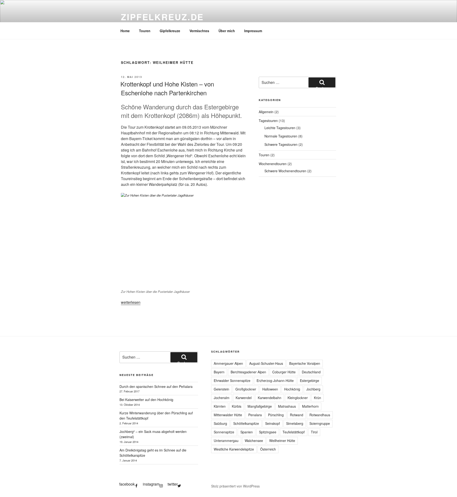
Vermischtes (199, 30)
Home (125, 30)
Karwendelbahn (269, 397)
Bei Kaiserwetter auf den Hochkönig (146, 399)
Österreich (268, 449)
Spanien (246, 432)
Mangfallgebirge (260, 406)
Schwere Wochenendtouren (285, 170)
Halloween (270, 389)
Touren (144, 30)
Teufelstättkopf (294, 432)
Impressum (253, 30)
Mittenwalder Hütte (228, 414)
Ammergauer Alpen (228, 363)
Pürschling (276, 414)
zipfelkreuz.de (162, 16)
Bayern (219, 372)
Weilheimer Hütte (282, 440)
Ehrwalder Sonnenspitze (232, 380)
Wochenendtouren (273, 163)
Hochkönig (292, 389)
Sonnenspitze (224, 432)
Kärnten (220, 406)
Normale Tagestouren (280, 136)
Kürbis (236, 406)
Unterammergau (226, 440)
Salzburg (220, 423)
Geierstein (221, 389)
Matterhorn (310, 406)
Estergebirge (309, 380)
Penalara (255, 414)
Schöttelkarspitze (246, 423)
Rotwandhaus (319, 414)
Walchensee (254, 440)
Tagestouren (268, 120)
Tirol (314, 432)
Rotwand (296, 414)
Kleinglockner (298, 397)
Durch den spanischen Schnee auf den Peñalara (156, 386)
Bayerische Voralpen (304, 363)
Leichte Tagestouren (279, 127)
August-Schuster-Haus (266, 363)
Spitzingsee (267, 432)
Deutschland (311, 372)
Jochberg (313, 389)
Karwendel (244, 397)
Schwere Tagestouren (281, 144)
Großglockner (245, 389)
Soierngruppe (319, 423)
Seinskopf (272, 423)
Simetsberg (294, 423)
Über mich (227, 30)
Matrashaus (287, 406)
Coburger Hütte (284, 372)
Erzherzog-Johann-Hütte (275, 380)
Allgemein (266, 111)
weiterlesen (130, 302)
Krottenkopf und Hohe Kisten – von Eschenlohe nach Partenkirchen (167, 88)
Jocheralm (221, 397)
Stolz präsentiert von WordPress (235, 486)
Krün (317, 397)
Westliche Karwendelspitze (234, 449)
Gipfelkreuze (170, 30)
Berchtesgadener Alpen (248, 372)
